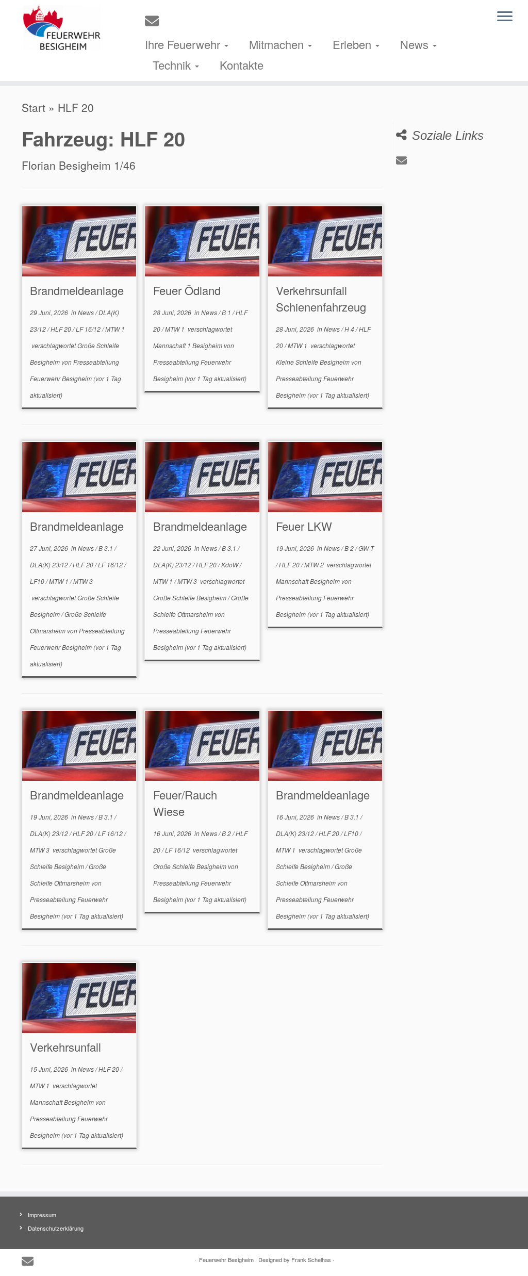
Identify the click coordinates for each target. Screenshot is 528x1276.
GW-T (366, 548)
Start (33, 107)
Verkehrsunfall (65, 1047)
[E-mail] (155, 20)
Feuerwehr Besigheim (226, 1259)
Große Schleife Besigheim (190, 597)
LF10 (38, 581)
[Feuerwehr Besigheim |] (62, 27)
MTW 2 (314, 564)
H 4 (350, 328)
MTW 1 (115, 328)
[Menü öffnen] (505, 17)
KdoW (230, 564)
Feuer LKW (304, 526)
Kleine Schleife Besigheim (313, 361)
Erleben (353, 44)
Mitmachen (278, 44)
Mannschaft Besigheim (308, 581)
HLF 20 (62, 328)
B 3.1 (106, 548)
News (416, 44)
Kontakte (241, 65)
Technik (173, 65)
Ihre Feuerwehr (184, 44)
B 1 (227, 312)
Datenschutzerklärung (56, 1228)
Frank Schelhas (311, 1259)
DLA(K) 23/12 (50, 564)
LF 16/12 (89, 328)
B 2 (349, 548)
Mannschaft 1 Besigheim (188, 345)
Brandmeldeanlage (77, 290)
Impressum (42, 1214)
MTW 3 (83, 581)
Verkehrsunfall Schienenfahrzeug (321, 298)
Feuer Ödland (187, 290)
